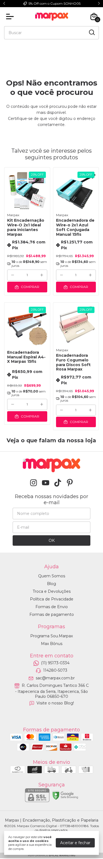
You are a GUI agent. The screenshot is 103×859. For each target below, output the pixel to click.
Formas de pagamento (51, 614)
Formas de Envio (51, 606)
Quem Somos (51, 575)
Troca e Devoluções (52, 591)
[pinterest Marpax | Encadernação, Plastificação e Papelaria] (70, 483)
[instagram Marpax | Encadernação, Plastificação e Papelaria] (33, 483)
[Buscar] (91, 32)
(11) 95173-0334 (55, 662)
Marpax (13, 215)
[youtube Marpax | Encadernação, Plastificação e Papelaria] (46, 483)
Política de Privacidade (51, 599)
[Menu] (11, 16)
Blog (51, 583)
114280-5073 (55, 670)
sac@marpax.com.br (55, 678)
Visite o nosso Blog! (55, 703)
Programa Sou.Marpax (51, 635)
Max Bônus (51, 643)
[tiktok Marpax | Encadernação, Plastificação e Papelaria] (58, 483)
